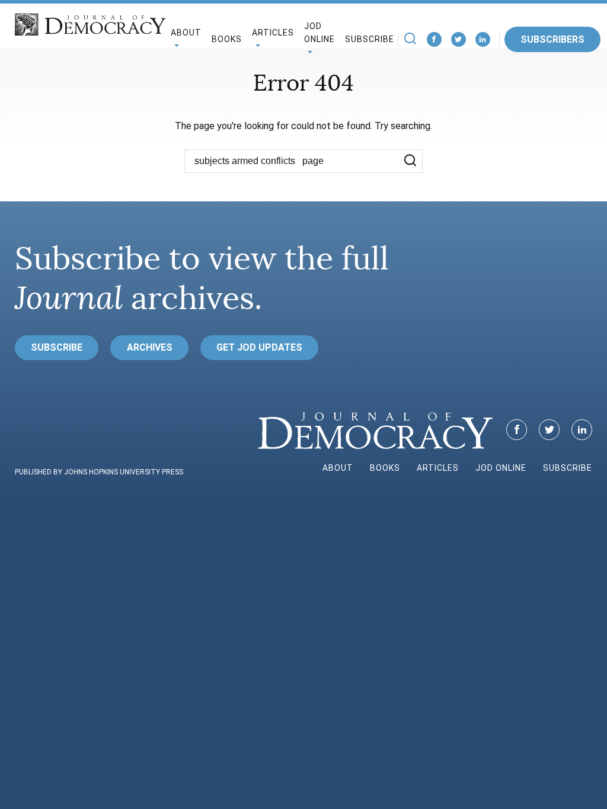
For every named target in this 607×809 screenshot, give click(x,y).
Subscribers (552, 39)
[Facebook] (434, 39)
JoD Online (319, 32)
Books (227, 39)
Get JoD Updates (259, 347)
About (337, 468)
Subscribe (369, 39)
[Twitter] (458, 39)
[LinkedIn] (482, 39)
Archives (149, 347)
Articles (438, 468)
